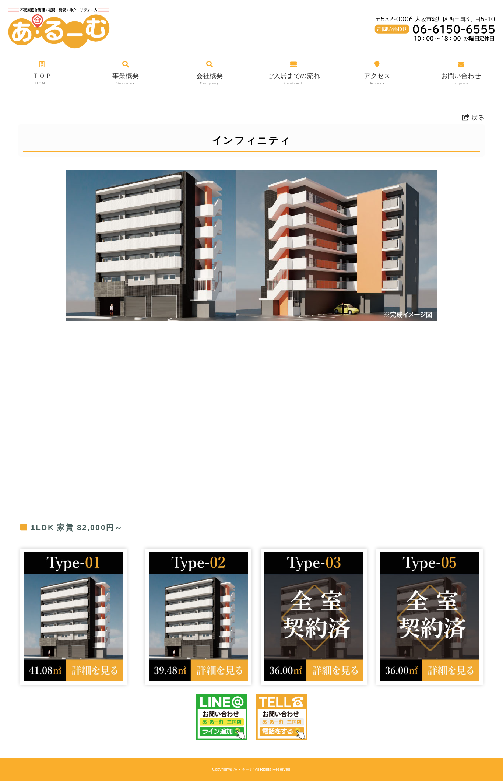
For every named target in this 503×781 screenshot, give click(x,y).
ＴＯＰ (42, 78)
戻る (477, 117)
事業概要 (125, 78)
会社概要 (209, 78)
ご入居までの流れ (293, 78)
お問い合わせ (461, 78)
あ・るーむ (243, 769)
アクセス (377, 78)
